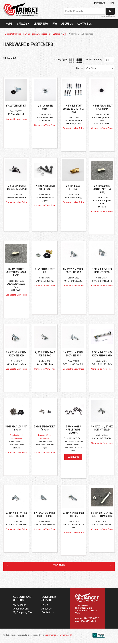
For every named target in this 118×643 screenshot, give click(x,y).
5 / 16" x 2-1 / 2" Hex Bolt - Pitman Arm (102, 514)
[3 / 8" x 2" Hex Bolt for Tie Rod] (45, 337)
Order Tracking (21, 608)
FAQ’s (44, 605)
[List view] (78, 60)
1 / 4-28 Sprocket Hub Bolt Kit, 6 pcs (16, 187)
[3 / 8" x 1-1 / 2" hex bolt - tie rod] (73, 254)
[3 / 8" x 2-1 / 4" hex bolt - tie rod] (73, 337)
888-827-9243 (88, 621)
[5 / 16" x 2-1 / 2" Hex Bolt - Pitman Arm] (102, 497)
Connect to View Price (16, 119)
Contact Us (84, 23)
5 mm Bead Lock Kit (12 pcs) (16, 428)
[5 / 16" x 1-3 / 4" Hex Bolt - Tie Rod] (45, 497)
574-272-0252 (91, 618)
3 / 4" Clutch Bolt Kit (45, 271)
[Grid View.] (70, 60)
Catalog (22, 23)
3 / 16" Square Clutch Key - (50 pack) (102, 188)
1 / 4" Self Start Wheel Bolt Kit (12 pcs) (73, 108)
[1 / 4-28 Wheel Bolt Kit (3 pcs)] (45, 170)
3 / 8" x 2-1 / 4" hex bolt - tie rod (73, 354)
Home (111, 3)
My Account (100, 3)
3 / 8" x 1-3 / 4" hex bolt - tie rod (16, 354)
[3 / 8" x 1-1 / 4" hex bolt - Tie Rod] (102, 254)
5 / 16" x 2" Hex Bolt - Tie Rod (73, 514)
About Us (67, 23)
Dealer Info (41, 23)
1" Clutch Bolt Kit (16, 105)
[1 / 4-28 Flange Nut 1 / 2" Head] (102, 90)
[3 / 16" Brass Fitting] (73, 170)
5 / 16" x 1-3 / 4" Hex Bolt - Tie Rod (44, 514)
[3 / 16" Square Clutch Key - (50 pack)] (102, 170)
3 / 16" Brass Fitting (73, 187)
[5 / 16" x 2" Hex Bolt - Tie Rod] (73, 497)
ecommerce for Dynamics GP (59, 635)
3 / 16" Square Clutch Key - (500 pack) (16, 272)
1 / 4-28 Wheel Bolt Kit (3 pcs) (44, 187)
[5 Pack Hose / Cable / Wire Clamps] (73, 411)
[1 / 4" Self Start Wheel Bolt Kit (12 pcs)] (73, 90)
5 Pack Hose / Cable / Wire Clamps (73, 429)
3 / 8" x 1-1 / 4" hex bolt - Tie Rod (102, 271)
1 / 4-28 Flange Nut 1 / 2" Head (102, 107)
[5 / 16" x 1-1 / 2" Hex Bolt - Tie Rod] (102, 411)
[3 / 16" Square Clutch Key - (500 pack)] (16, 254)
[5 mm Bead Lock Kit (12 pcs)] (16, 411)
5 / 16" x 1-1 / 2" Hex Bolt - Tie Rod (102, 428)
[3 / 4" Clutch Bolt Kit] (45, 254)
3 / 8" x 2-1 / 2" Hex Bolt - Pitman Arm (102, 354)
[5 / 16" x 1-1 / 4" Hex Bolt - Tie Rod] (16, 497)
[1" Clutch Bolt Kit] (16, 90)
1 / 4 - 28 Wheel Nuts (44, 107)
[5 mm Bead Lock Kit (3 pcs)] (45, 411)
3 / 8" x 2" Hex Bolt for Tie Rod (45, 354)
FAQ (55, 23)
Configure (73, 456)
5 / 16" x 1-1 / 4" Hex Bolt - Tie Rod (16, 514)
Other (65, 34)
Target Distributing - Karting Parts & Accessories (26, 34)
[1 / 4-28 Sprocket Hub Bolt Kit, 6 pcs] (16, 170)
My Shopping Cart (23, 612)
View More (59, 564)
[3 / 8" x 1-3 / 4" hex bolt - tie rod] (16, 337)
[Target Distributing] (20, 9)
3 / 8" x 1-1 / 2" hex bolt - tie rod (73, 271)
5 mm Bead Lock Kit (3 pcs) (44, 428)
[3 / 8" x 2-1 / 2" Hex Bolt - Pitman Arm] (102, 337)
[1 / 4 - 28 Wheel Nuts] (45, 90)
